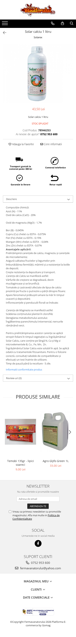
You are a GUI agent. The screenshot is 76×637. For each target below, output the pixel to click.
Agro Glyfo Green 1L (56, 461)
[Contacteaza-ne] (52, 23)
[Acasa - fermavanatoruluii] (38, 10)
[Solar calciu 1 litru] (38, 73)
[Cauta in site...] (71, 23)
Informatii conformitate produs (24, 369)
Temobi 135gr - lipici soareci (20, 462)
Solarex (38, 37)
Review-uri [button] (14, 378)
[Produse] (5, 24)
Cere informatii (52, 144)
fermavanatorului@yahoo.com (40, 568)
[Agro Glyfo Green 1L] (55, 431)
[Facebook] (38, 543)
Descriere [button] (11, 199)
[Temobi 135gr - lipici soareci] (20, 432)
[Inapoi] (3, 32)
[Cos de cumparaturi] (62, 23)
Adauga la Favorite (22, 144)
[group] (38, 73)
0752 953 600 (40, 563)
